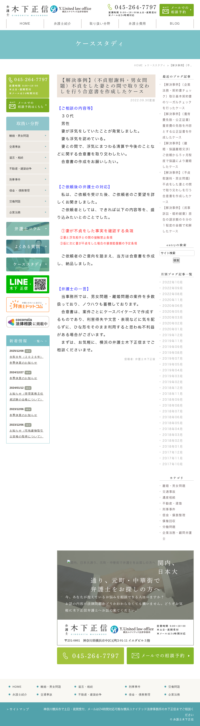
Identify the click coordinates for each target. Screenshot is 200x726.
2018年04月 (172, 428)
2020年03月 (172, 317)
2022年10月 (172, 282)
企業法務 (15, 212)
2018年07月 (172, 411)
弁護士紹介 (19, 694)
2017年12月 (172, 452)
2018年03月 (172, 434)
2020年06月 (172, 305)
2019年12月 (172, 335)
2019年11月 (172, 340)
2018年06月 (172, 417)
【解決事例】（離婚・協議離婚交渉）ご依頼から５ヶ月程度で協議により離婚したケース (177, 155)
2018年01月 (172, 446)
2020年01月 (172, 329)
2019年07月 (172, 358)
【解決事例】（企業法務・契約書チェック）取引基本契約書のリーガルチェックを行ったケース (177, 96)
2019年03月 (172, 376)
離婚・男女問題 (174, 485)
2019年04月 (172, 370)
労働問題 (169, 526)
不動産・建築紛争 (20, 168)
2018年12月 (172, 387)
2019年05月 (172, 364)
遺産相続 (169, 497)
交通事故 (169, 491)
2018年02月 (172, 440)
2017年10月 (172, 464)
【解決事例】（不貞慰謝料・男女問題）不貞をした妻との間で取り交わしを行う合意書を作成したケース (105, 86)
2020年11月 (172, 299)
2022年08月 (172, 294)
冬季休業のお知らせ (23, 378)
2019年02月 (172, 381)
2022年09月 (172, 288)
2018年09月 (172, 399)
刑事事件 (169, 509)
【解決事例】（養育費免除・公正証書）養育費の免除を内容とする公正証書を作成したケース (177, 125)
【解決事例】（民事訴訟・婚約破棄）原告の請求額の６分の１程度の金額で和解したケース (177, 219)
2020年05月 (172, 311)
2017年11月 (172, 458)
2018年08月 (172, 405)
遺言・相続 (16, 157)
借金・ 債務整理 (19, 190)
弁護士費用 (137, 23)
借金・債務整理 (174, 515)
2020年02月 (172, 323)
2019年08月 (172, 352)
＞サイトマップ (17, 709)
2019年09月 (172, 346)
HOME (25, 23)
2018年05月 (172, 423)
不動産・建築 (172, 503)
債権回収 (169, 521)
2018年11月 (172, 393)
